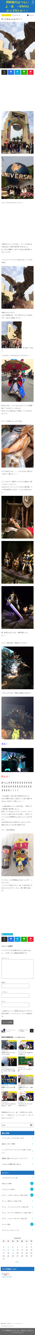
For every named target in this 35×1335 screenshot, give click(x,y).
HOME (4, 1323)
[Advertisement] (17, 93)
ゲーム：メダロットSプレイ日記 (15, 1195)
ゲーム (6, 1224)
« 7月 (16, 1262)
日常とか (7, 1183)
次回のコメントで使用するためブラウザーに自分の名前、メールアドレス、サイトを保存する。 (17, 1013)
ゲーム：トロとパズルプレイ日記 (14, 1218)
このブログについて (9, 1178)
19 (13, 1253)
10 (4, 1250)
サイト (3, 1001)
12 (13, 1250)
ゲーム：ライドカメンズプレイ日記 (15, 1207)
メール (4, 992)
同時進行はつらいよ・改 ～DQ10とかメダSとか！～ (17, 6)
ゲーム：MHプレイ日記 (12, 1201)
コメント (5, 958)
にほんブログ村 (6, 1276)
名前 (3, 982)
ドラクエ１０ (8, 1189)
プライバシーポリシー (10, 1230)
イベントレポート (6, 15)
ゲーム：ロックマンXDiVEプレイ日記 (16, 1213)
